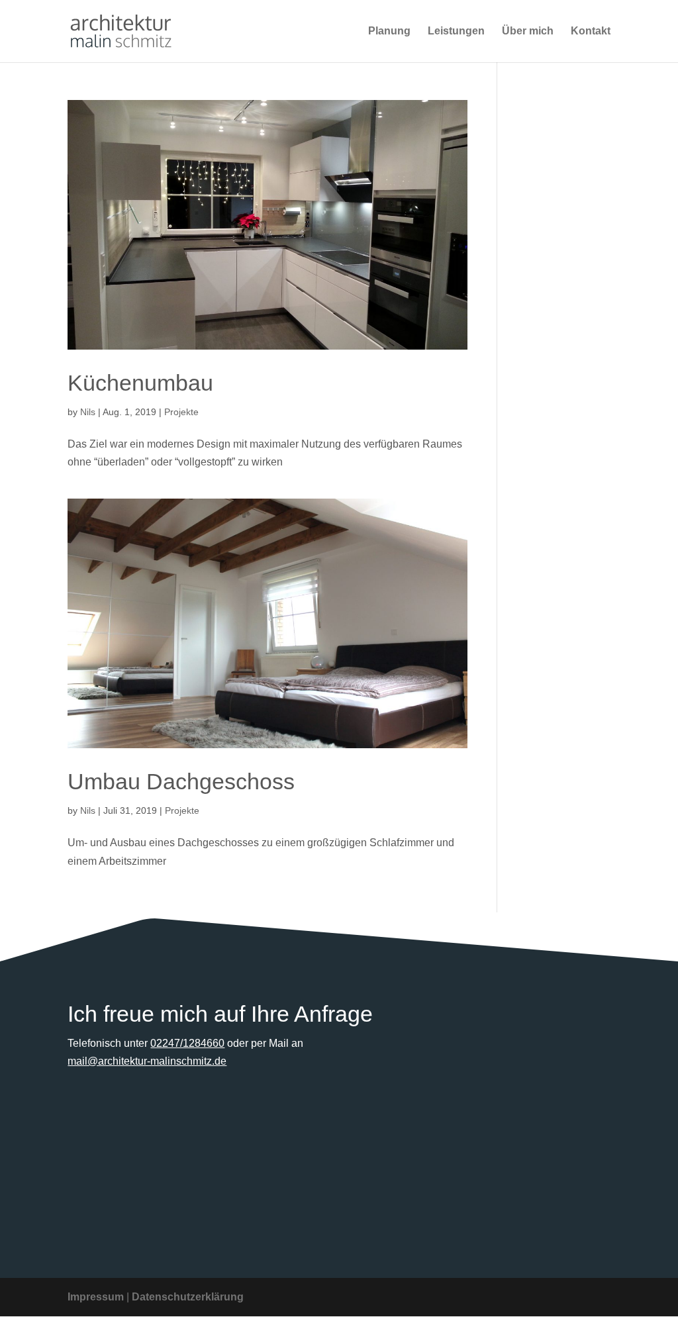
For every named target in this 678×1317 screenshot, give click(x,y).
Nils (87, 412)
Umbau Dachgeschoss (181, 781)
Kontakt (590, 31)
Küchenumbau (140, 382)
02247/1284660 (187, 1043)
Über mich (528, 31)
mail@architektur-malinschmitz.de (147, 1061)
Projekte (181, 412)
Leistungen (456, 31)
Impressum (96, 1296)
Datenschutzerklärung (188, 1296)
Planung (389, 31)
